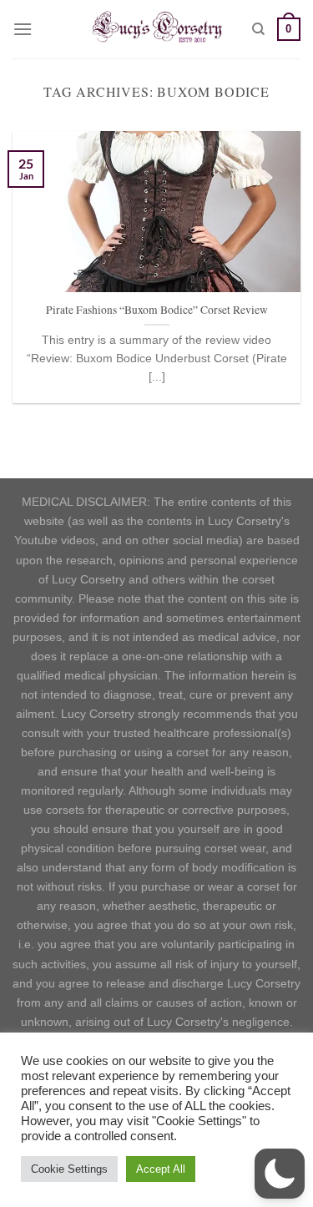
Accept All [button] (160, 1169)
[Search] (258, 29)
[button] (280, 1174)
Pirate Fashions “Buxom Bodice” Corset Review (157, 310)
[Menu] (23, 28)
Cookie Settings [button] (69, 1169)
